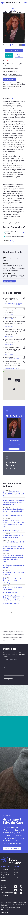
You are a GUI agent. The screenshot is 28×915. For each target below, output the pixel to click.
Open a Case (4, 869)
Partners (16, 875)
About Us (16, 869)
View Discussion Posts (9, 79)
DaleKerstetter (5, 890)
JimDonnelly (4, 895)
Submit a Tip (13, 50)
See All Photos (13, 449)
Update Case (18, 55)
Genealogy (4, 880)
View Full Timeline (8, 281)
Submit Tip (7, 679)
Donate (16, 877)
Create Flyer (9, 55)
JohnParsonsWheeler (5, 886)
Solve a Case (4, 872)
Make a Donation (11, 849)
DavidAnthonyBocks (7, 892)
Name (5, 661)
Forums (3, 877)
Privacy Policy (5, 912)
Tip (4, 667)
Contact (16, 872)
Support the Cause (6, 875)
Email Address (18, 661)
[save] (20, 45)
